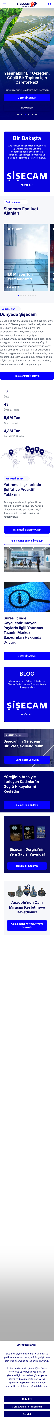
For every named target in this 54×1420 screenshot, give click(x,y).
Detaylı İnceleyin (27, 97)
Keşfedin (26, 184)
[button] (18, 114)
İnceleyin (11, 287)
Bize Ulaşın (27, 107)
